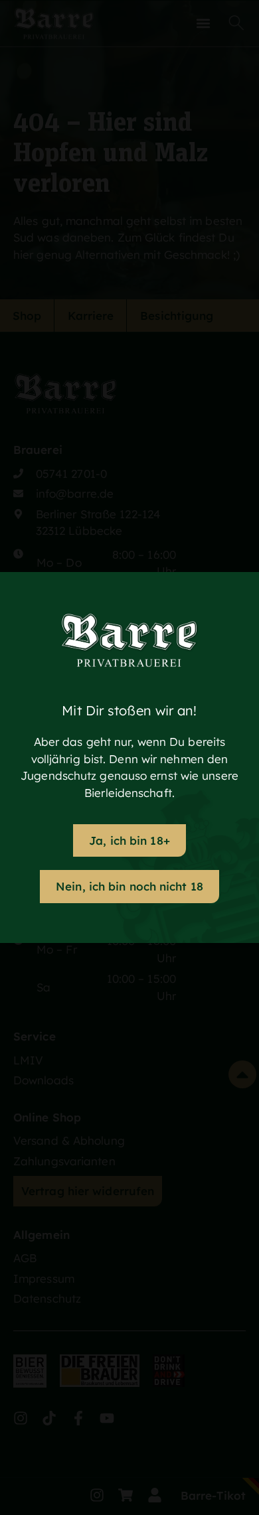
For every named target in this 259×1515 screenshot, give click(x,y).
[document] (129, 757)
